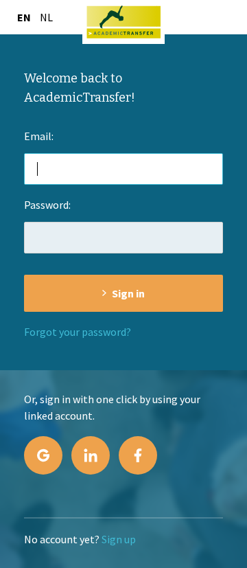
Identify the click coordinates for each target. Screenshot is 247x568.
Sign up (119, 539)
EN (24, 17)
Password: (47, 205)
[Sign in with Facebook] (138, 455)
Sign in (128, 293)
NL (46, 17)
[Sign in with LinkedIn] (90, 455)
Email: (39, 136)
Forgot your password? (77, 332)
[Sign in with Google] (43, 455)
